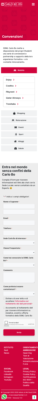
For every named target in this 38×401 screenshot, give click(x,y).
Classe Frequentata (12, 248)
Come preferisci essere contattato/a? (13, 287)
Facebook (8, 371)
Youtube (7, 380)
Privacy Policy (29, 371)
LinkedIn (7, 374)
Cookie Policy (29, 374)
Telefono (7, 228)
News (6, 353)
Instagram (8, 377)
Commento (8, 270)
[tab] (19, 70)
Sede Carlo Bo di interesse (15, 238)
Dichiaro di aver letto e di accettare (19, 301)
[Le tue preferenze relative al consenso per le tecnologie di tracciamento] (34, 397)
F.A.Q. (25, 364)
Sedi (6, 350)
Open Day (27, 353)
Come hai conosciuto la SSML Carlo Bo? (18, 259)
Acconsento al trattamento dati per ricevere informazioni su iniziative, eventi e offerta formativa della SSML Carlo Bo (19, 312)
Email (6, 218)
